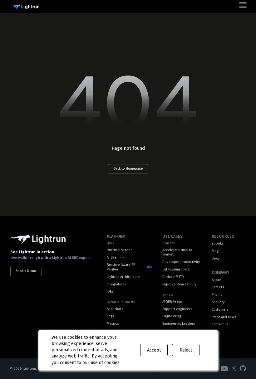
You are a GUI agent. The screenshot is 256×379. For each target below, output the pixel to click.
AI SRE (111, 257)
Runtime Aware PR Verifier (121, 267)
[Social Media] (224, 368)
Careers (218, 287)
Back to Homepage (128, 169)
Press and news (224, 317)
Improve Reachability (179, 284)
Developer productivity (181, 262)
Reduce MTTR (173, 277)
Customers (220, 310)
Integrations (116, 284)
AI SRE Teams (172, 301)
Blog (215, 251)
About (216, 280)
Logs (110, 316)
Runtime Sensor (119, 250)
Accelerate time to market (177, 252)
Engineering (171, 316)
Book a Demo (26, 271)
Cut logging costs (175, 269)
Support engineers (177, 309)
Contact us (220, 324)
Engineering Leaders (178, 324)
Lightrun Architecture (123, 277)
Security (218, 302)
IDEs (110, 291)
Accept (154, 350)
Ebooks (218, 243)
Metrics (113, 324)
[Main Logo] (25, 7)
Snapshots (115, 309)
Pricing (217, 295)
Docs (215, 258)
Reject (186, 350)
